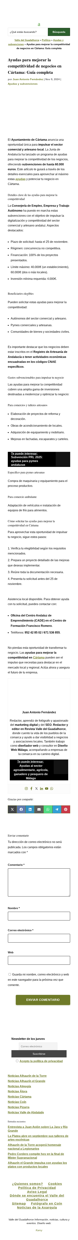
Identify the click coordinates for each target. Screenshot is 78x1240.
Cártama (39, 657)
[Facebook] (31, 789)
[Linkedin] (41, 789)
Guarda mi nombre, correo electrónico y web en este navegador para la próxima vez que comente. (38, 980)
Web (10, 952)
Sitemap (19, 1203)
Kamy (39, 1230)
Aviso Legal (37, 1192)
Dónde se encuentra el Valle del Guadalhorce (37, 1197)
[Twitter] (36, 789)
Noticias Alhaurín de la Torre (27, 1075)
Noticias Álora (17, 1091)
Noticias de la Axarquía (37, 1207)
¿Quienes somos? (27, 1184)
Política (46, 40)
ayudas (20, 179)
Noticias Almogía (19, 1086)
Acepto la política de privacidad (41, 1061)
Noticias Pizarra (18, 1107)
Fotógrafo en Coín (46, 1203)
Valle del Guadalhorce (27, 40)
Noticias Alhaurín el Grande (26, 1081)
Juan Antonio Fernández (28, 79)
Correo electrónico (20, 930)
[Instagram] (26, 789)
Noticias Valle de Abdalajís (26, 1112)
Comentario (16, 864)
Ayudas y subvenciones (23, 83)
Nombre (14, 908)
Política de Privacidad (37, 1188)
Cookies (55, 1184)
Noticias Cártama (19, 1096)
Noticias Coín (17, 1101)
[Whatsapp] (51, 789)
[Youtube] (46, 789)
